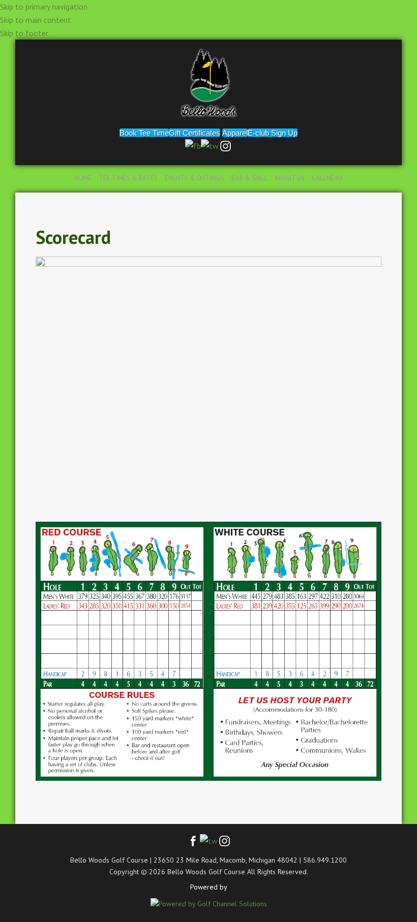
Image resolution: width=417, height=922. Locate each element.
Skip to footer (24, 33)
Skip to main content (35, 20)
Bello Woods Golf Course (208, 83)
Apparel (235, 133)
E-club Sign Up (272, 133)
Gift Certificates (194, 133)
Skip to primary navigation (43, 7)
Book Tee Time (144, 133)
